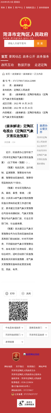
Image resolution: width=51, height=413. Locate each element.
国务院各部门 (35, 328)
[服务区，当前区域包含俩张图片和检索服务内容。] (26, 32)
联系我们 (31, 366)
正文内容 (38, 74)
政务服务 (43, 56)
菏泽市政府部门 (13, 335)
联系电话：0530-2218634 (22, 382)
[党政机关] (16, 357)
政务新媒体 (44, 8)
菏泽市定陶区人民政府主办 (23, 370)
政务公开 (29, 56)
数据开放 (24, 65)
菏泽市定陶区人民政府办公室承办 (26, 374)
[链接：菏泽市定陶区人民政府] (26, 27)
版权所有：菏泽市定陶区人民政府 (26, 378)
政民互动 (7, 65)
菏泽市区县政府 (36, 335)
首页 (4, 56)
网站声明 (43, 366)
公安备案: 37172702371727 (26, 394)
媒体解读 (27, 74)
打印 (12, 293)
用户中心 (19, 8)
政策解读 (16, 74)
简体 (3, 8)
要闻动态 (15, 56)
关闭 (28, 293)
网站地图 (8, 366)
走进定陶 (41, 65)
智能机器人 (31, 8)
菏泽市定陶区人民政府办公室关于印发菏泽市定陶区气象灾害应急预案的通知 (42, 150)
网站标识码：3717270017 (22, 390)
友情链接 (10, 342)
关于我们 (20, 366)
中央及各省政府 (13, 328)
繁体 (10, 8)
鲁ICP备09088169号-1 (20, 386)
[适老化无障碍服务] (26, 403)
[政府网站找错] (31, 354)
